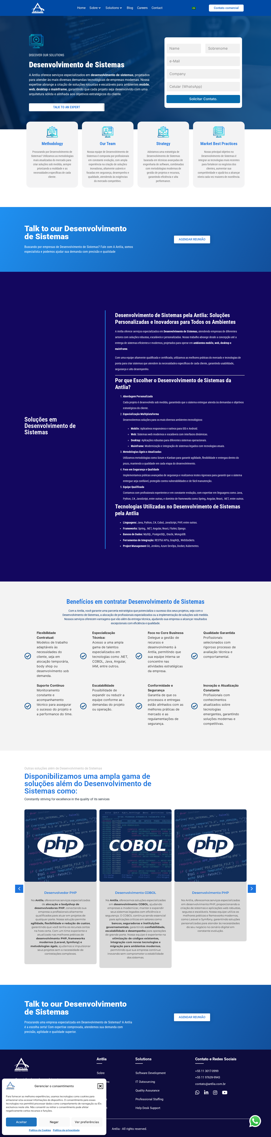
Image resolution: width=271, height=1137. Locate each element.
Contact (157, 8)
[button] (100, 1086)
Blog (130, 8)
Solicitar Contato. (203, 99)
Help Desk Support (148, 1108)
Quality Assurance (148, 1090)
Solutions (112, 8)
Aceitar (21, 1122)
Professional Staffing (149, 1099)
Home (81, 8)
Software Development (151, 1073)
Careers (142, 8)
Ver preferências (87, 1122)
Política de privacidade (66, 1130)
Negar (54, 1122)
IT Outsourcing (145, 1082)
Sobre (101, 1073)
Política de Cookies (40, 1130)
